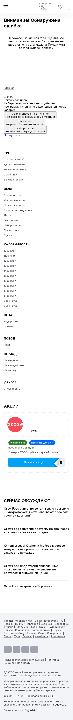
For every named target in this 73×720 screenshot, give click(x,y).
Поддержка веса (15, 205)
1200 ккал (10, 260)
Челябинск (41, 636)
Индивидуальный (14, 200)
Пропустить (12, 135)
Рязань (31, 633)
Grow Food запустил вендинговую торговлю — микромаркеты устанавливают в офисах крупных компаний (36, 512)
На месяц (10, 370)
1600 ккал (10, 280)
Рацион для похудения (18, 210)
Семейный (10, 174)
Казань (8, 623)
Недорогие (11, 321)
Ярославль (58, 636)
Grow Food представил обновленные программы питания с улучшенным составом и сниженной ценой (31, 569)
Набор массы (12, 225)
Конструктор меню (15, 169)
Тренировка (11, 230)
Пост (7, 344)
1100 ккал (10, 255)
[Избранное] (60, 7)
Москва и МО (23, 620)
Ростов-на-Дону (14, 633)
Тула (17, 636)
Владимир (22, 626)
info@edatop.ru (31, 710)
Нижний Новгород (26, 623)
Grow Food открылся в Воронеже (28, 586)
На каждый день (14, 365)
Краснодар (22, 629)
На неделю (11, 360)
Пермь (57, 629)
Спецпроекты (12, 388)
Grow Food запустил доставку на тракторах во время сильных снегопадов (36, 530)
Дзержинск (62, 623)
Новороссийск (41, 629)
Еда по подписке (14, 164)
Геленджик (38, 626)
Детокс (8, 215)
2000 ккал (10, 300)
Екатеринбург (56, 626)
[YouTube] (8, 649)
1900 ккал (10, 295)
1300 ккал (10, 265)
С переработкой (14, 159)
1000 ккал (10, 250)
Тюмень (27, 636)
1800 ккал (10, 290)
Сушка (8, 235)
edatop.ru (60, 704)
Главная (9, 87)
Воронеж (46, 623)
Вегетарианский (14, 179)
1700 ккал (10, 285)
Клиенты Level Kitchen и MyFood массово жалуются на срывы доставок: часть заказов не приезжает (34, 549)
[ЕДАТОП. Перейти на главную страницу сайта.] (17, 7)
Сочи (41, 633)
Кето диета (11, 220)
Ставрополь (54, 633)
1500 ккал (10, 275)
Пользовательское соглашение (24, 659)
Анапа (9, 626)
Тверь (7, 636)
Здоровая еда (13, 195)
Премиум (10, 326)
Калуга (8, 629)
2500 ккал (10, 305)
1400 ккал (10, 270)
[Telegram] (16, 649)
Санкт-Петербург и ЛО (48, 620)
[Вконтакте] (34, 649)
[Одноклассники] (25, 649)
